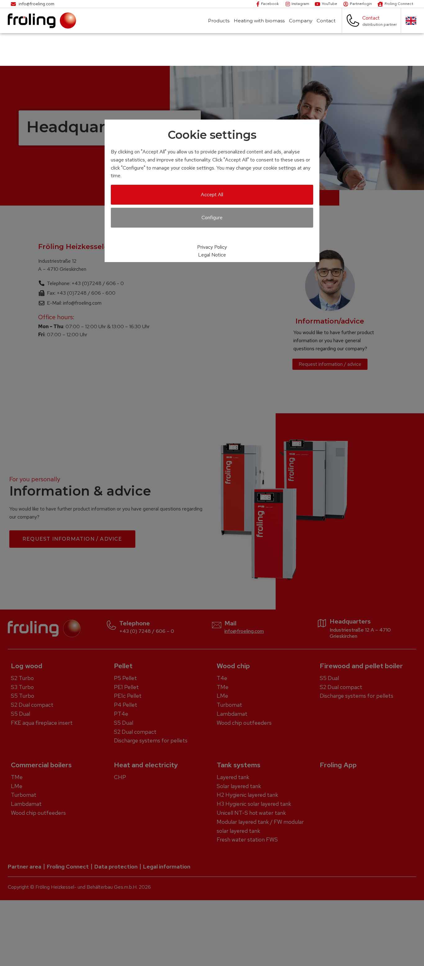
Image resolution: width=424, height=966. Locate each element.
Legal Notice (212, 255)
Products (218, 20)
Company (300, 20)
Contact (326, 20)
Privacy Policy (212, 247)
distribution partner (379, 24)
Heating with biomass (259, 20)
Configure (212, 217)
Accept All (212, 194)
